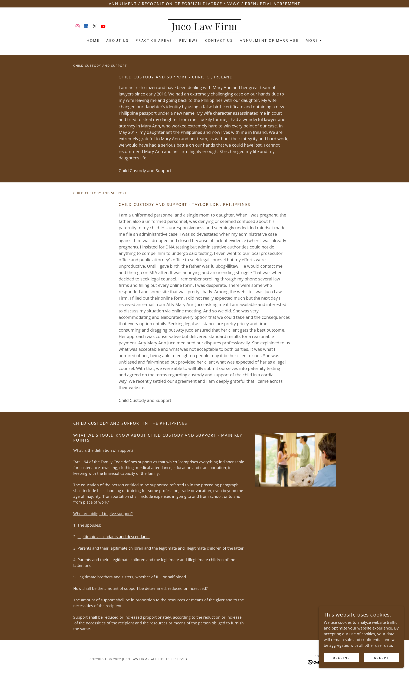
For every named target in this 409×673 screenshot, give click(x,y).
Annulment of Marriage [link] (269, 40)
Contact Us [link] (219, 40)
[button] (314, 40)
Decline (341, 658)
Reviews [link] (188, 40)
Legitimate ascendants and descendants (114, 536)
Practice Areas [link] (154, 40)
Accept (381, 658)
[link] (77, 26)
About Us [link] (117, 40)
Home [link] (93, 40)
